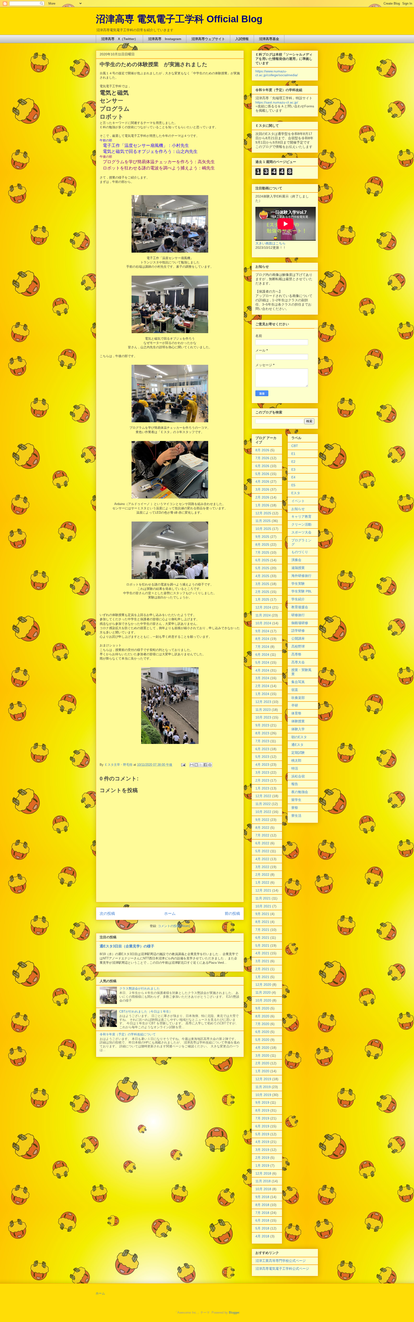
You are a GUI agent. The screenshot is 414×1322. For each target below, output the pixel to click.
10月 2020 (263, 1000)
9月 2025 (262, 537)
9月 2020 (262, 1008)
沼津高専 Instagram (164, 39)
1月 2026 (262, 505)
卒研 (294, 705)
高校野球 (298, 646)
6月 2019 (262, 1126)
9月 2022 (262, 820)
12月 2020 (263, 984)
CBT (294, 446)
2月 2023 (262, 780)
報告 (294, 784)
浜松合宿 (298, 776)
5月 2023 (262, 757)
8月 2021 (262, 922)
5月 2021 (262, 945)
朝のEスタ (299, 737)
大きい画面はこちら (270, 243)
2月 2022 (262, 874)
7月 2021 (262, 930)
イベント (298, 501)
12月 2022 (263, 796)
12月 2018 (263, 1173)
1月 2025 (262, 599)
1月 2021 (262, 977)
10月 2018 (263, 1189)
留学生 (296, 800)
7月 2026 (262, 458)
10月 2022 (263, 812)
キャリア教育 (301, 516)
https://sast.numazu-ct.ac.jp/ (276, 102)
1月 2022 (262, 882)
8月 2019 (262, 1110)
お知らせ (298, 509)
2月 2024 (262, 686)
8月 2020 (262, 1016)
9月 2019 (262, 1102)
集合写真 (298, 682)
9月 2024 (262, 631)
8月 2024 (262, 639)
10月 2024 (263, 623)
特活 (294, 768)
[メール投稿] (182, 764)
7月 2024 (262, 647)
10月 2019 (263, 1095)
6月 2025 (262, 560)
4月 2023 (262, 764)
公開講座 (298, 638)
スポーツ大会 (301, 532)
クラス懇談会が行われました (139, 988)
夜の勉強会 (299, 792)
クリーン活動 (301, 524)
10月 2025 (263, 529)
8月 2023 (262, 733)
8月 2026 (262, 450)
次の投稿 (107, 913)
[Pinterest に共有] (209, 764)
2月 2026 (262, 497)
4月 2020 (262, 1047)
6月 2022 (262, 843)
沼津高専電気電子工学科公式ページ (282, 1268)
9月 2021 (262, 914)
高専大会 (298, 662)
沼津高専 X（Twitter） (119, 39)
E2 (293, 462)
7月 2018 (262, 1213)
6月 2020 (262, 1032)
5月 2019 (262, 1134)
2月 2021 (262, 969)
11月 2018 (263, 1181)
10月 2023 (263, 717)
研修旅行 (298, 615)
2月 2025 (262, 592)
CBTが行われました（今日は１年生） (145, 1011)
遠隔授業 (298, 568)
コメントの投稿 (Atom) (174, 926)
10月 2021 (263, 906)
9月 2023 (262, 725)
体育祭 (296, 713)
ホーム (170, 913)
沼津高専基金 (269, 39)
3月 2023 (262, 772)
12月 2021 (263, 890)
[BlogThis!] (196, 764)
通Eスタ (297, 745)
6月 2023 (262, 749)
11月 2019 (263, 1087)
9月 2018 (262, 1197)
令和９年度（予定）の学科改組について (128, 1034)
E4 (293, 477)
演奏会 (296, 560)
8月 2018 (262, 1205)
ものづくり (299, 552)
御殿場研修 (299, 623)
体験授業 (298, 721)
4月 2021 (262, 953)
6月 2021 (262, 937)
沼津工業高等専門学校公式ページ (280, 1261)
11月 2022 (263, 804)
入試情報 (242, 39)
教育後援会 (299, 607)
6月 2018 (262, 1220)
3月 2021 (262, 961)
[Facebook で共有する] (205, 764)
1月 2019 (262, 1165)
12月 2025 (263, 513)
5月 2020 (262, 1040)
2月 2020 (262, 1063)
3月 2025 (262, 584)
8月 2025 (262, 544)
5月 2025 (262, 568)
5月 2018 (262, 1228)
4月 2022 (262, 859)
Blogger (234, 1312)
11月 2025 (263, 521)
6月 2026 (262, 466)
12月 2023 (263, 702)
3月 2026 (262, 489)
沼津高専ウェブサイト (208, 39)
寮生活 (296, 816)
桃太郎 (296, 760)
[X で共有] (200, 764)
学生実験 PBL (301, 591)
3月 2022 (262, 867)
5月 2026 (262, 474)
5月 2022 (262, 851)
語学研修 (298, 630)
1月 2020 (262, 1071)
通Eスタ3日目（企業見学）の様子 (127, 946)
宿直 (294, 690)
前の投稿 (232, 913)
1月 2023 (262, 788)
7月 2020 (262, 1024)
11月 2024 (263, 615)
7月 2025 (262, 552)
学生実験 (298, 584)
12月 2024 (263, 607)
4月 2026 (262, 481)
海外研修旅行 (301, 576)
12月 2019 (263, 1079)
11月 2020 (263, 992)
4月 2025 (262, 576)
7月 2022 (262, 835)
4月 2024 (262, 670)
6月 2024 (262, 654)
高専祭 (296, 654)
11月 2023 (263, 710)
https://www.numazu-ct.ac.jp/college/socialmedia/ (276, 73)
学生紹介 (298, 599)
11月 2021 (263, 898)
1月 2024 (262, 694)
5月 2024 (262, 662)
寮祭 (294, 808)
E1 (293, 454)
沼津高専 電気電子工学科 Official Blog (179, 19)
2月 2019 (262, 1158)
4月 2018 (262, 1236)
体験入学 (298, 729)
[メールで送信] (191, 764)
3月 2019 (262, 1150)
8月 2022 (262, 827)
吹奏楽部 (298, 698)
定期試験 (298, 752)
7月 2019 (262, 1118)
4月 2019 (262, 1142)
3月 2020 (262, 1055)
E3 (293, 469)
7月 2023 (262, 741)
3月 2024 (262, 678)
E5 (293, 485)
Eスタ (295, 493)
